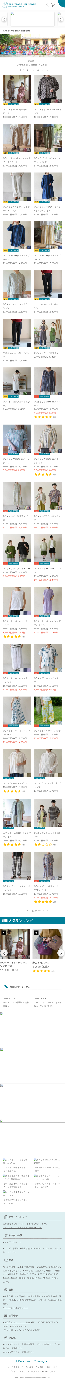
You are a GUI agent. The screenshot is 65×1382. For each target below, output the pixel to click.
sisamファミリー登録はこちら (19, 1351)
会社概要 (29, 1367)
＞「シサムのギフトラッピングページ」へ (22, 1227)
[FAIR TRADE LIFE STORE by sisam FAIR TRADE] (19, 5)
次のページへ (38, 910)
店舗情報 (39, 1367)
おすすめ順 (22, 64)
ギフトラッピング (20, 1223)
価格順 (34, 64)
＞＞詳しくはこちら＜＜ (16, 1307)
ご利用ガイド (51, 1367)
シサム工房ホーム (16, 1367)
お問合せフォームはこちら (17, 1322)
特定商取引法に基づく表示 (43, 1371)
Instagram (43, 1361)
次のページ (38, 70)
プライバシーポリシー (20, 1371)
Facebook (24, 1361)
